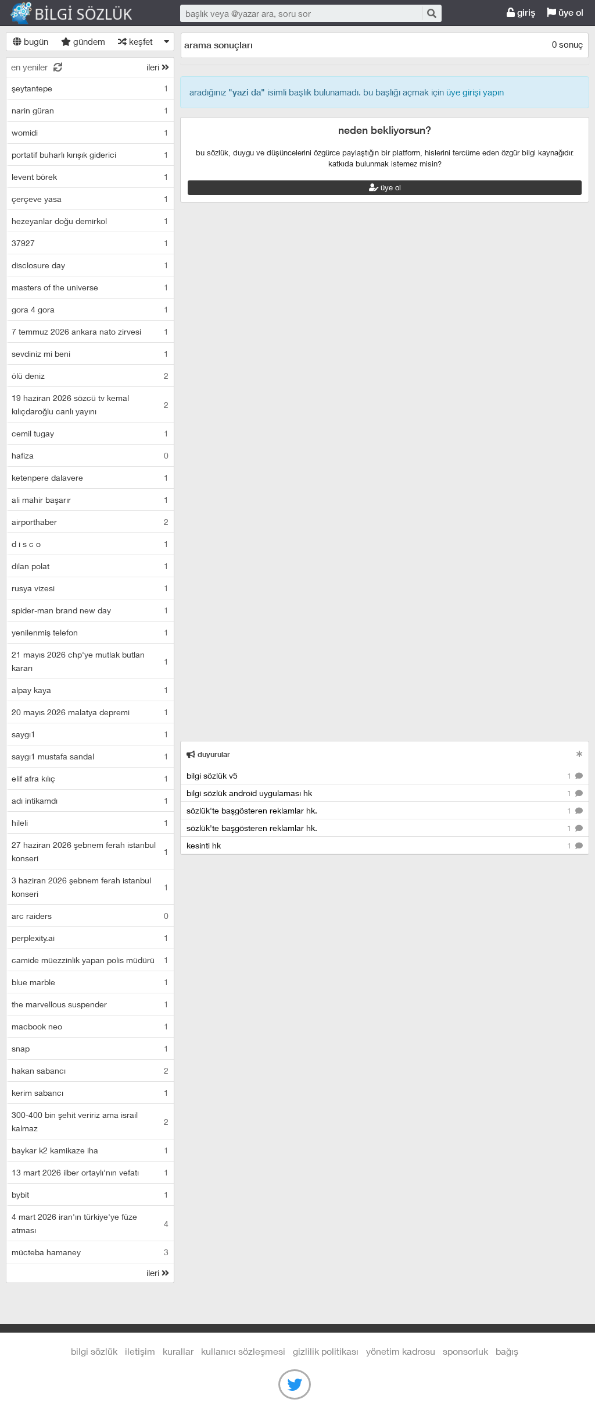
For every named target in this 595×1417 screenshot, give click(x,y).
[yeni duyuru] (579, 754)
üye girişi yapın (475, 92)
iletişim (140, 1350)
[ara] (431, 13)
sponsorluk (465, 1350)
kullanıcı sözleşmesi (243, 1350)
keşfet (140, 41)
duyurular (212, 754)
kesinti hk (380, 845)
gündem (88, 41)
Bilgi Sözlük (81, 13)
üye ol (569, 12)
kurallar (178, 1350)
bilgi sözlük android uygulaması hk (380, 793)
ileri (154, 67)
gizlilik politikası (326, 1350)
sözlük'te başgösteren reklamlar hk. (380, 810)
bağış (507, 1350)
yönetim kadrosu (400, 1350)
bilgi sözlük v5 (380, 775)
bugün (34, 41)
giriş (525, 12)
